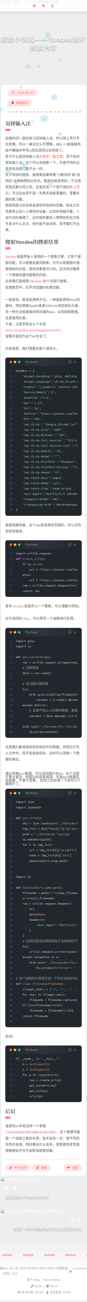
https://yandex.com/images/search (32, 330)
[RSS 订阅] (43, 5)
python (20, 1168)
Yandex (11, 256)
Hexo (37, 1279)
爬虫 (44, 1168)
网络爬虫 (22, 103)
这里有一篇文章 (51, 156)
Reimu (56, 1279)
